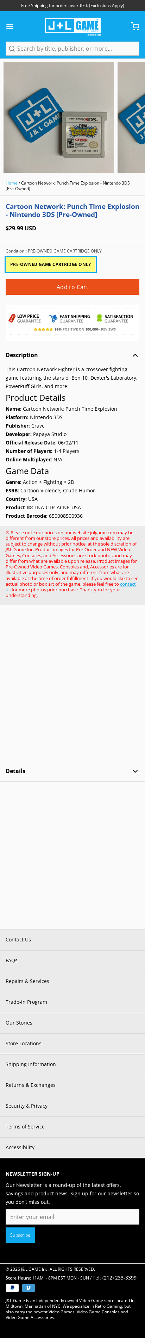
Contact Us (18, 939)
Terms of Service (25, 1126)
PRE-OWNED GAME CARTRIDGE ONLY (50, 264)
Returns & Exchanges (31, 1085)
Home (12, 183)
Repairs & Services (27, 981)
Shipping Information (31, 1064)
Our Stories (19, 1022)
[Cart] (132, 26)
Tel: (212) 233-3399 (115, 1277)
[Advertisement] (72, 686)
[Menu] (13, 26)
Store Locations (24, 1043)
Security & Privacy (27, 1105)
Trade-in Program (26, 1001)
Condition (54, 251)
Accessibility (20, 1147)
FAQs (12, 960)
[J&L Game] (73, 26)
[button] (72, 287)
